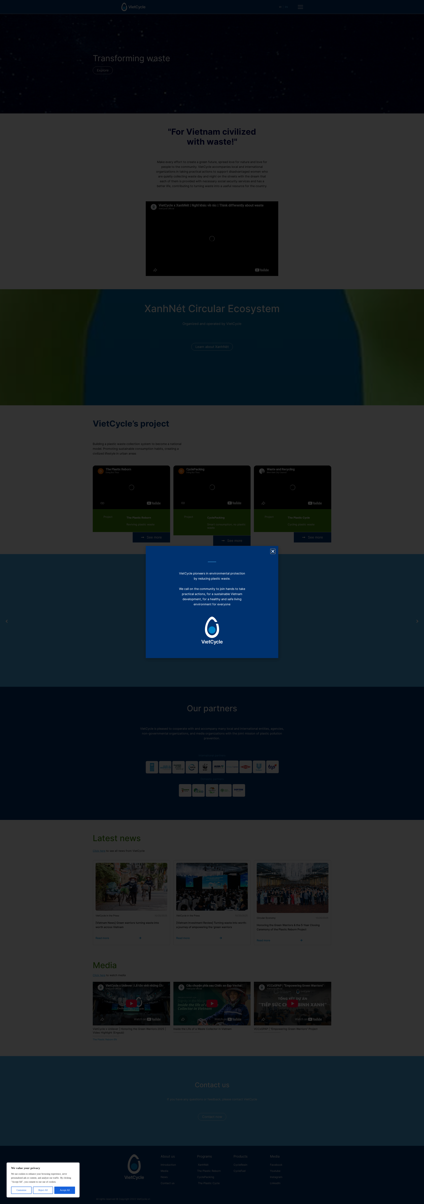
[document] (212, 602)
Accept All (65, 1190)
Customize (21, 1190)
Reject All (43, 1190)
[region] (43, 1180)
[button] (273, 551)
